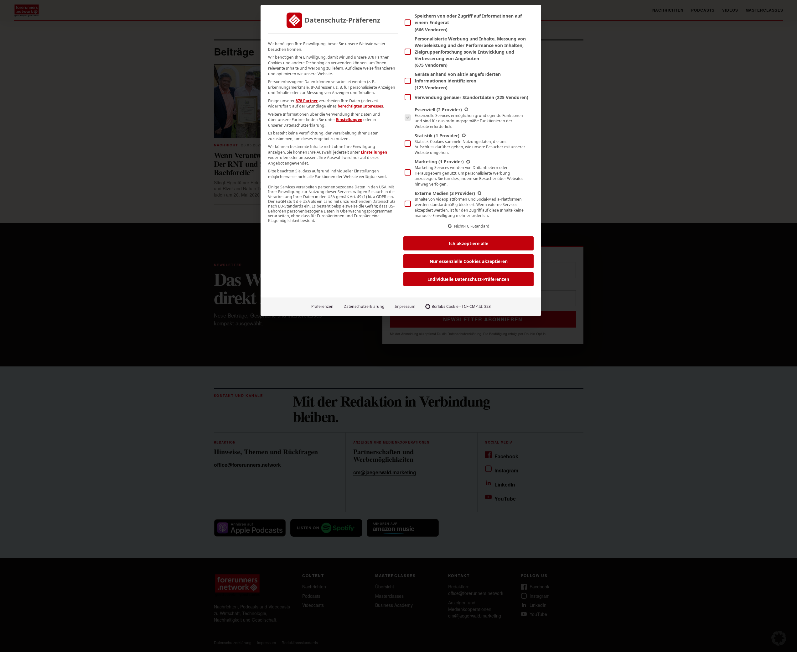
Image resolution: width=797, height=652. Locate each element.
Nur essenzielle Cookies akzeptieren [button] (469, 261)
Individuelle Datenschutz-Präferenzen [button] (468, 279)
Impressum (405, 306)
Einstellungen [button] (349, 119)
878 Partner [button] (307, 100)
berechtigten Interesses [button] (360, 106)
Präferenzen (322, 306)
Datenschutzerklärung (364, 306)
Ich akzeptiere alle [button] (468, 243)
